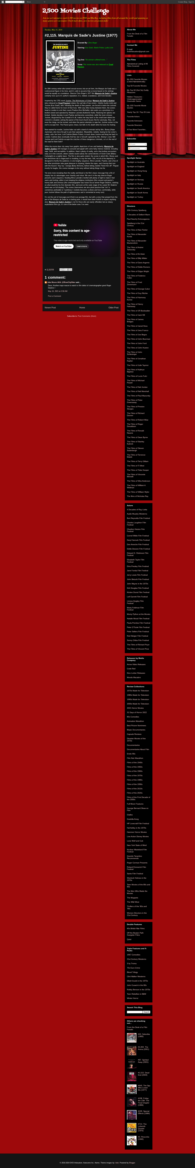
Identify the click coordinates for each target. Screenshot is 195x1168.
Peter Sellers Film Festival (138, 631)
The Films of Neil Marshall (138, 391)
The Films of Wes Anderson (138, 481)
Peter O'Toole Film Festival (138, 627)
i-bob (117, 1163)
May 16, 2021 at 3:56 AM (57, 291)
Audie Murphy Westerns (137, 514)
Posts (132, 144)
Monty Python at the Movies (138, 614)
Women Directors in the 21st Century (137, 914)
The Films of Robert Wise (137, 420)
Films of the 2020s (134, 793)
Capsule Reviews (134, 734)
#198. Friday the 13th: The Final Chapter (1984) (143, 1101)
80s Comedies (133, 717)
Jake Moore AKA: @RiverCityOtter (61, 282)
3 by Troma (131, 963)
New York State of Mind (137, 845)
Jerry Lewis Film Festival (137, 575)
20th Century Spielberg (136, 210)
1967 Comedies (133, 955)
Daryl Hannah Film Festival (138, 540)
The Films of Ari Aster (136, 254)
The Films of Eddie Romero (138, 267)
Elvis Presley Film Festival (138, 566)
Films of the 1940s (134, 762)
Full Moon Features (135, 804)
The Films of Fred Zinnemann (134, 283)
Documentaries (133, 745)
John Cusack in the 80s (137, 985)
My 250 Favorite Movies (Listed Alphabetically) (137, 80)
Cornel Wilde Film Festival (138, 536)
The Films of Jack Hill (136, 315)
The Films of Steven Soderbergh (135, 449)
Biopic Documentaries (136, 730)
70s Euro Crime (133, 968)
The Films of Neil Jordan (137, 387)
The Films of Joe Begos (137, 335)
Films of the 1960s (134, 771)
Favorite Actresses (134, 121)
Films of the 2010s (134, 789)
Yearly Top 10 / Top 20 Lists (138, 112)
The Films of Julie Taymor (138, 365)
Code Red (131, 669)
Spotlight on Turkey (135, 197)
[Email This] (60, 269)
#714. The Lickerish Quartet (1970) (142, 1127)
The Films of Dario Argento (138, 263)
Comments (135, 148)
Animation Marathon (135, 721)
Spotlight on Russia (135, 184)
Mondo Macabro (134, 677)
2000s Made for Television (138, 704)
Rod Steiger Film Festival (137, 636)
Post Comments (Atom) (87, 316)
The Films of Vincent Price (138, 649)
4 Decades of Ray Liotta (137, 510)
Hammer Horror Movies (137, 832)
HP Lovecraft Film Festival (138, 823)
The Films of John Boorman (138, 339)
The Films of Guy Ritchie (137, 293)
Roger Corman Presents (137, 863)
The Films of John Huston (138, 348)
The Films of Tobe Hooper (138, 470)
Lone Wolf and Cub (135, 841)
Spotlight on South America (138, 188)
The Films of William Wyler (138, 492)
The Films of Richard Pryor (138, 645)
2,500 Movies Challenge (76, 11)
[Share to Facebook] (68, 269)
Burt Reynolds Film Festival (138, 518)
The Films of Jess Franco (137, 330)
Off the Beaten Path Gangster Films (135, 934)
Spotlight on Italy (134, 175)
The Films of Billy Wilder (137, 258)
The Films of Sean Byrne (137, 437)
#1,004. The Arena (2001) (143, 1048)
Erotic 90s (131, 754)
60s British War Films (136, 928)
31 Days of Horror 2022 (137, 712)
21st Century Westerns (136, 959)
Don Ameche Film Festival (138, 544)
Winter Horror (132, 998)
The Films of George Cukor (138, 289)
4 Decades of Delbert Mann (138, 215)
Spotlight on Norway (135, 180)
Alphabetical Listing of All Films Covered (137, 65)
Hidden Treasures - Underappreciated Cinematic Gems (135, 99)
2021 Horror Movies (135, 708)
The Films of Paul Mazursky (138, 396)
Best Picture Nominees (136, 725)
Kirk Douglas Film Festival (138, 588)
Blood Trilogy (132, 972)
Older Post (113, 307)
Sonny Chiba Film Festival (138, 640)
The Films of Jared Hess (137, 326)
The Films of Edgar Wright (138, 271)
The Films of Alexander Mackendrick (136, 242)
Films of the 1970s (134, 775)
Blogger (132, 1163)
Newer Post (50, 307)
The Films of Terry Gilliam (137, 461)
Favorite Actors (133, 116)
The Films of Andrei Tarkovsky (135, 248)
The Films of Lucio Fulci (137, 376)
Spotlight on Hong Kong (137, 171)
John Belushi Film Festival (138, 579)
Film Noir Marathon (135, 758)
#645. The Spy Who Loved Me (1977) (144, 1087)
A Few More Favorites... (137, 129)
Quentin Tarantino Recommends (134, 857)
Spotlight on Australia (136, 162)
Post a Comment (54, 296)
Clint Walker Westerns (136, 976)
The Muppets (132, 898)
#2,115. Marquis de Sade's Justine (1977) (81, 35)
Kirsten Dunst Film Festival (138, 592)
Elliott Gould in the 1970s (137, 981)
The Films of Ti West (135, 466)
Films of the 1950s (134, 767)
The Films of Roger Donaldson (135, 425)
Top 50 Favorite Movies (137, 86)
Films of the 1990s (134, 784)
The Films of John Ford (137, 343)
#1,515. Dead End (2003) (143, 1074)
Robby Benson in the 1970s (138, 990)
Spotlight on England (135, 166)
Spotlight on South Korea (137, 193)
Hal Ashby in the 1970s (136, 828)
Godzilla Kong (133, 819)
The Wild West (133, 902)
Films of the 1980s (134, 780)
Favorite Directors (134, 125)
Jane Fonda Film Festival (137, 570)
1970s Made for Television (138, 691)
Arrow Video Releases (136, 664)
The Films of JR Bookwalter (138, 311)
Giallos (130, 815)
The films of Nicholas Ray (137, 496)
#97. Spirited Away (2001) (143, 1061)
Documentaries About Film (138, 749)
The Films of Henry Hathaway (135, 305)
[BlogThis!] (63, 269)
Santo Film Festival (135, 874)
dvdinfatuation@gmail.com (138, 51)
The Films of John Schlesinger (134, 353)
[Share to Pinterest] (71, 269)
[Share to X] (65, 269)
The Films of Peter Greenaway (134, 401)
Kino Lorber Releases (136, 673)
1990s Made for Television (138, 699)
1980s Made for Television (138, 695)
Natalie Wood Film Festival (138, 618)
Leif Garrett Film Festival (137, 597)
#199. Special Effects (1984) (144, 1112)
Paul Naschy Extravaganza (138, 219)
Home (82, 307)
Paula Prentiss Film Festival (138, 623)
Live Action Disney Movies (138, 836)
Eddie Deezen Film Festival (138, 549)
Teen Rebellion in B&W (136, 994)
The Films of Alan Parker (137, 230)
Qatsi (129, 939)
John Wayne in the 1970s (137, 584)
